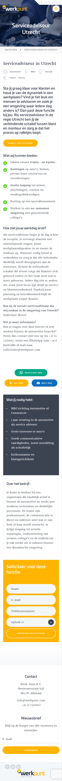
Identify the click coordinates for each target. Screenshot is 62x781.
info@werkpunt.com (31, 700)
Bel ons (18, 383)
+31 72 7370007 (52, 2)
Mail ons (47, 383)
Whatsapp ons (33, 372)
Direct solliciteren (20, 143)
